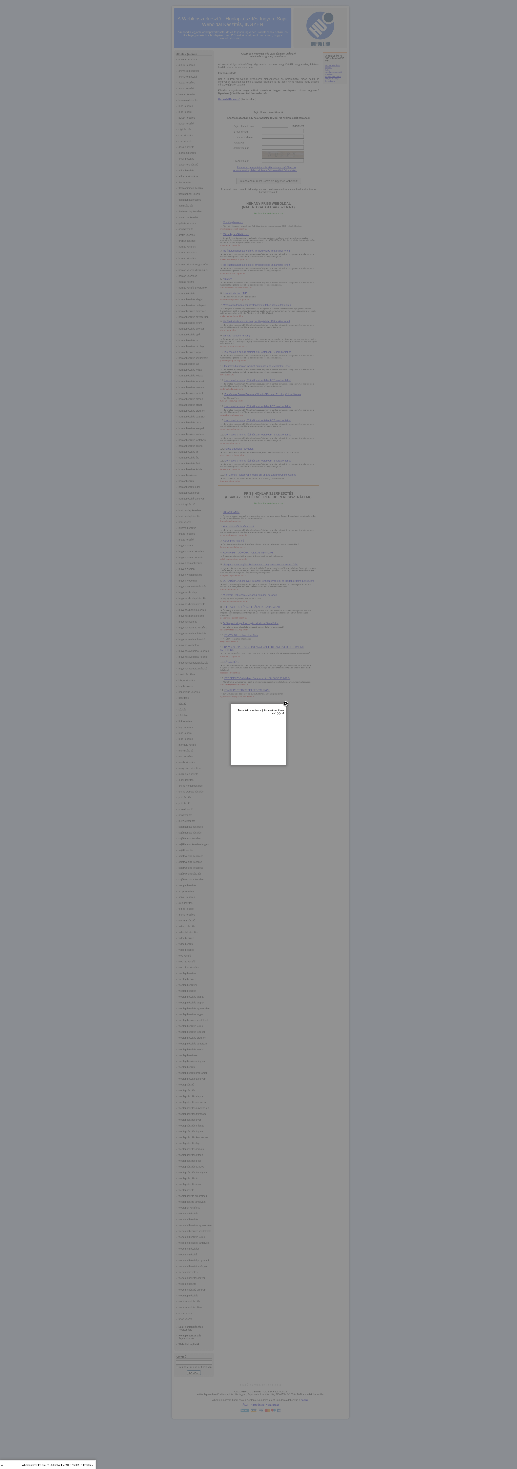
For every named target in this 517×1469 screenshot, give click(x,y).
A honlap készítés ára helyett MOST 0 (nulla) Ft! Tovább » (57, 1465)
